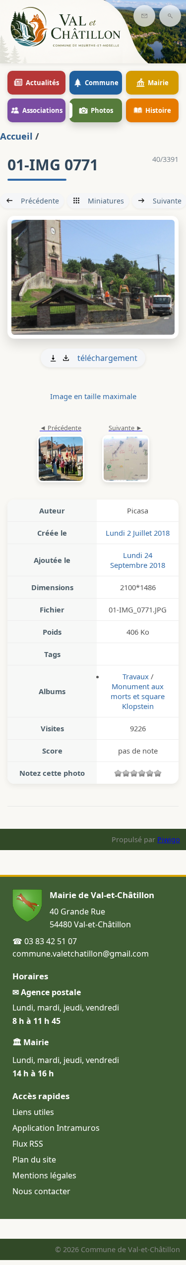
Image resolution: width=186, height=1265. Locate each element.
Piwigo (168, 839)
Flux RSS (27, 1143)
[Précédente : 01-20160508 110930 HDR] (60, 454)
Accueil (16, 136)
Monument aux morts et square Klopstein (138, 696)
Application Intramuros (56, 1127)
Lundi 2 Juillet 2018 (138, 533)
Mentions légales (44, 1175)
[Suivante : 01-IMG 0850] (93, 277)
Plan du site (34, 1159)
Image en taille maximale (93, 396)
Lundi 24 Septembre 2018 (137, 560)
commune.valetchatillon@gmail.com (80, 953)
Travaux (136, 676)
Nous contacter (41, 1191)
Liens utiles (33, 1112)
